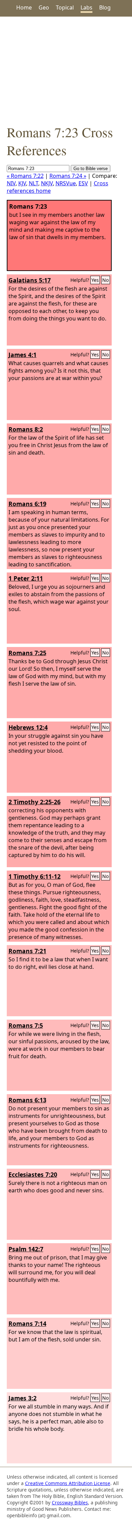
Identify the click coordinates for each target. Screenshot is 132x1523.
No (105, 280)
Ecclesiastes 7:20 (32, 1174)
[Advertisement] (66, 69)
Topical (65, 7)
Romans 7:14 (27, 1323)
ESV (83, 183)
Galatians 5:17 (29, 280)
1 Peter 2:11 (25, 578)
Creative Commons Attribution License (67, 1483)
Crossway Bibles (70, 1502)
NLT (33, 183)
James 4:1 (22, 355)
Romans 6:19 (27, 504)
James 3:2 (22, 1398)
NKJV (47, 183)
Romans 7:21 (27, 951)
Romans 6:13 (27, 1100)
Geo (44, 7)
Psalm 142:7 (25, 1249)
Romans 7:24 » (67, 176)
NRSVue (66, 183)
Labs (86, 7)
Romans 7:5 (25, 1025)
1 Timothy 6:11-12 (34, 876)
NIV (11, 183)
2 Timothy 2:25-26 (34, 802)
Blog (105, 7)
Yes (95, 280)
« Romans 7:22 (25, 176)
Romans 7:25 (27, 653)
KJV (22, 183)
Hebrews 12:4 (28, 727)
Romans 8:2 (25, 429)
